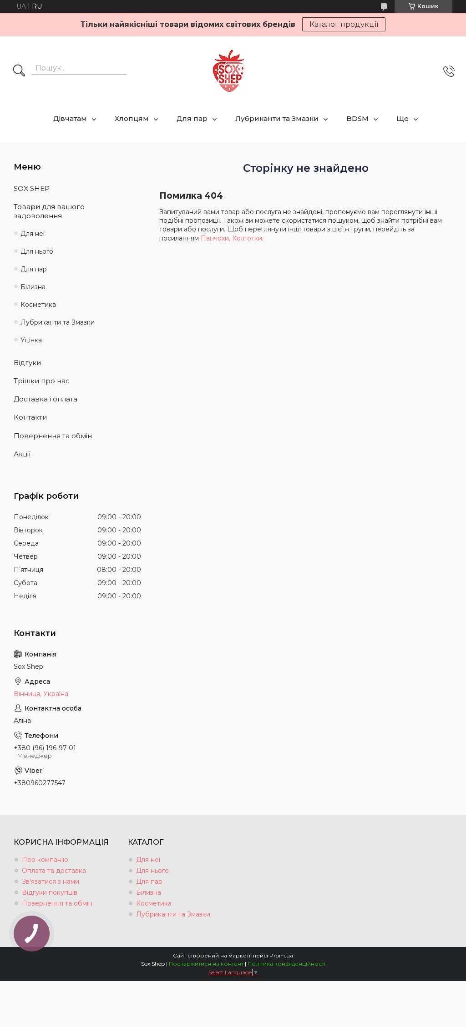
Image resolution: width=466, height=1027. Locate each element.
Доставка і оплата (45, 399)
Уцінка (31, 340)
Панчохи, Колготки (231, 238)
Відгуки (27, 362)
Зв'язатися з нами (50, 881)
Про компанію (45, 860)
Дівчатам (70, 118)
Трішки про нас (42, 380)
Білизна (33, 287)
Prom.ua (281, 955)
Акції (22, 454)
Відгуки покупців (49, 892)
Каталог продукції (343, 24)
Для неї (32, 234)
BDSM (357, 118)
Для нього (36, 251)
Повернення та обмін (53, 435)
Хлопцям (132, 118)
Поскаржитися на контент (206, 963)
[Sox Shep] (229, 71)
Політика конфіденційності (286, 963)
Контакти (30, 417)
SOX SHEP (32, 188)
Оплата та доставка (54, 871)
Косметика (38, 305)
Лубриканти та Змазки (277, 118)
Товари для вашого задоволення (49, 211)
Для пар (192, 118)
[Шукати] (19, 71)
